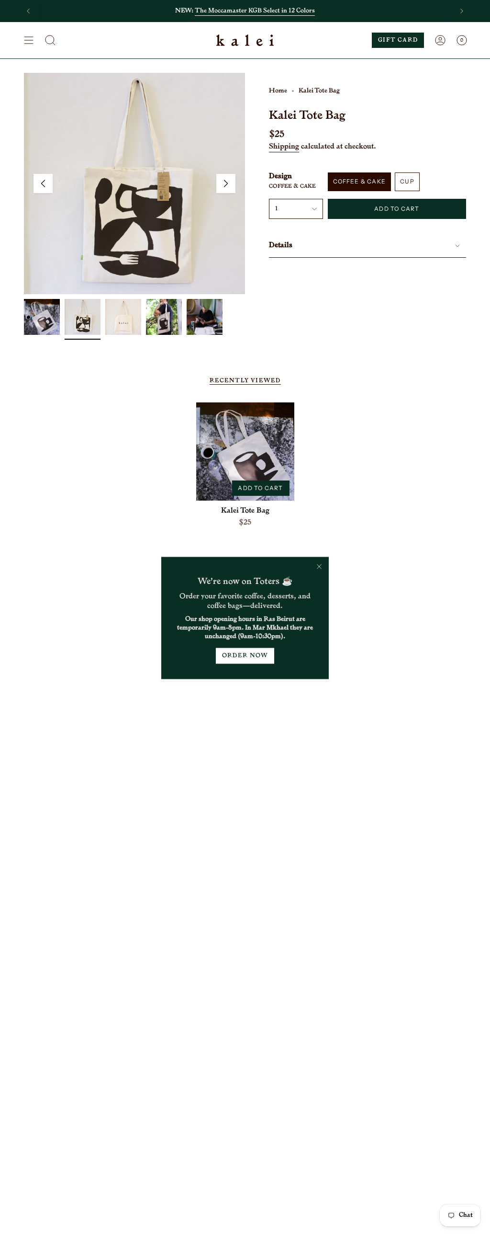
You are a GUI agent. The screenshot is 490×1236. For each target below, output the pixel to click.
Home (278, 91)
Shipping (284, 146)
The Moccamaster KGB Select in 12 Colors (255, 11)
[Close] (319, 567)
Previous (43, 183)
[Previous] (28, 11)
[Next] (461, 11)
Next (225, 183)
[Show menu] (28, 40)
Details (280, 245)
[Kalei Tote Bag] (245, 451)
